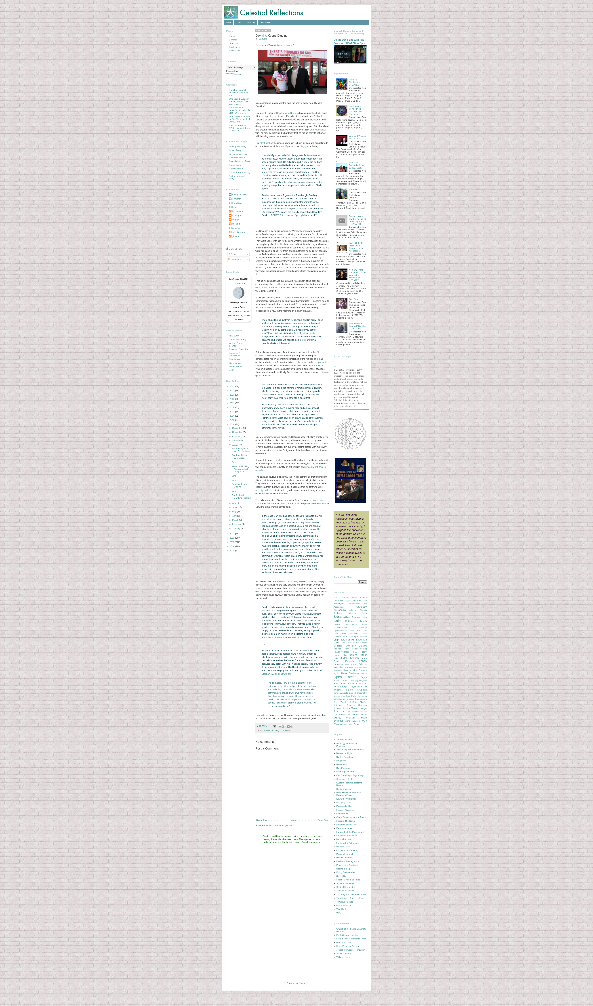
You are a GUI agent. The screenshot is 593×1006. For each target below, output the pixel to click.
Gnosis (363, 643)
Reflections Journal (284, 45)
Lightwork (338, 664)
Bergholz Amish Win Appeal (239, 456)
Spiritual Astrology (345, 883)
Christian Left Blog (345, 779)
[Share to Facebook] (288, 726)
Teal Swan (234, 335)
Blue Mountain (343, 768)
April (234, 516)
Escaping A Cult (343, 802)
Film (343, 643)
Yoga (356, 724)
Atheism (267, 730)
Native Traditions (350, 673)
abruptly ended (262, 490)
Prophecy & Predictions (234, 354)
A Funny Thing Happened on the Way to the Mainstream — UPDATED (357, 275)
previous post (283, 581)
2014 (232, 424)
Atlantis (363, 610)
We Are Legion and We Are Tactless (241, 449)
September (238, 440)
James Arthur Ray (237, 339)
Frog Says (237, 203)
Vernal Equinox (352, 721)
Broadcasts (342, 617)
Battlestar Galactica (238, 349)
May (234, 511)
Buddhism (356, 617)
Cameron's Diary (237, 157)
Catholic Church (356, 621)
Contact (239, 22)
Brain (364, 613)
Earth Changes (350, 636)
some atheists (317, 129)
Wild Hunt (341, 909)
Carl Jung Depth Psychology (350, 775)
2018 (232, 407)
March (235, 520)
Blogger (302, 983)
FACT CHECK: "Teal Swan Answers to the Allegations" (356, 247)
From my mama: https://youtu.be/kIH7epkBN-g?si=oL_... (239, 110)
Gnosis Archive (343, 942)
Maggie (235, 219)
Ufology (337, 717)
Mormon (349, 667)
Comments (235, 259)
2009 (232, 550)
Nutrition (364, 673)
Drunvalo (337, 637)
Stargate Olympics (357, 705)
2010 (232, 546)
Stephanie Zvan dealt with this (277, 673)
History (363, 652)
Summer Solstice (342, 708)
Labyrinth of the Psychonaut (350, 832)
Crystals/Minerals (340, 631)
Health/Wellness (341, 652)
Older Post (323, 820)
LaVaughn (276, 730)
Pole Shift (339, 683)
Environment (347, 639)
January (236, 528)
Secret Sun (341, 876)
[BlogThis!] (282, 726)
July (234, 503)
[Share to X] (285, 726)
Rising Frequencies (345, 872)
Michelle (236, 224)
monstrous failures (299, 257)
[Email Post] (274, 726)
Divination (354, 633)
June (235, 507)
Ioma (234, 207)
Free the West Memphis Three (351, 938)
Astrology (361, 606)
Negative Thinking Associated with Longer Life (240, 469)
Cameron (236, 198)
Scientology (339, 699)
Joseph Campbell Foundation (350, 950)
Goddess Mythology (345, 646)
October (236, 436)
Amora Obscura (344, 739)
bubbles (236, 228)
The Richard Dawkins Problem (241, 496)
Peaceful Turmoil (344, 854)
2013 (232, 533)
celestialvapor (239, 232)
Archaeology (359, 600)
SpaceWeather (343, 953)
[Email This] (279, 726)
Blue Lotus (341, 764)
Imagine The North (345, 821)
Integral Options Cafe (346, 824)
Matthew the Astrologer (347, 843)
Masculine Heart (344, 839)
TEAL (343, 711)
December (237, 428)
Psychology (340, 686)
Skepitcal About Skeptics (348, 879)
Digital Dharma (343, 789)
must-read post (276, 591)
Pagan (363, 677)
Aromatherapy (354, 604)
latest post (264, 143)
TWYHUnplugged (344, 902)
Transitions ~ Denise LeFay (349, 898)
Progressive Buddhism (347, 865)
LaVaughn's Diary (237, 146)
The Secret (234, 359)
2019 (232, 403)
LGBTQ (363, 661)
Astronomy (340, 610)
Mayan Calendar (359, 664)
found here (318, 500)
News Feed (234, 50)
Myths (336, 673)
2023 (232, 386)
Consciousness (340, 627)
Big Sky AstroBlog (344, 757)
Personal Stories (341, 681)
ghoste (235, 236)
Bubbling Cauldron (345, 771)
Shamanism (361, 699)
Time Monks (235, 363)
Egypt (336, 639)
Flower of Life (353, 643)
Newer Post (261, 820)
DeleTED (343, 633)
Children (337, 625)
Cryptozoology (361, 627)
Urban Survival (343, 905)
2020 (232, 399)
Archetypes (339, 603)
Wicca (336, 724)
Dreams (364, 633)
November (237, 432)
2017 (232, 411)
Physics (363, 680)
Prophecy (352, 683)
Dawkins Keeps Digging (239, 485)
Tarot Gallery (265, 22)
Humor (337, 655)
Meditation (338, 667)
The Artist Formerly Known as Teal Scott (357, 165)
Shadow (350, 699)
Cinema (364, 625)
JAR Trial (251, 22)
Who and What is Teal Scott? (357, 137)
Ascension (339, 607)
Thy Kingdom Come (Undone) (351, 894)
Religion (348, 689)
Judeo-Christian (350, 658)
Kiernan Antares (344, 828)
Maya (347, 664)
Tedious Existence (345, 890)
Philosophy (354, 681)
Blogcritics (341, 760)
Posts (233, 254)
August (236, 445)
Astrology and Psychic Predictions (347, 744)
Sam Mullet (351, 696)
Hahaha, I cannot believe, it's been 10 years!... (238, 92)
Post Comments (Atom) (280, 825)
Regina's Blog (343, 868)
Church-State (350, 624)
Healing (363, 649)
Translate (237, 74)
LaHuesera (237, 211)
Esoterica (361, 639)
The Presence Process (357, 711)
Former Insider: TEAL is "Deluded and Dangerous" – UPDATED (357, 220)
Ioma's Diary (235, 150)
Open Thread (345, 677)
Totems (363, 715)
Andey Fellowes (240, 194)
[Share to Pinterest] (291, 726)
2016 (232, 416)
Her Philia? (354, 189)
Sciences (286, 730)
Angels (347, 601)
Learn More (239, 319)
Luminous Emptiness (346, 835)
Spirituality (339, 705)
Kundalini (349, 661)
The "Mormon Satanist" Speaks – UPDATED (357, 326)
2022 (232, 390)
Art (365, 603)
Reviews (358, 690)
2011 (232, 542)
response (319, 362)
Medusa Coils (343, 846)
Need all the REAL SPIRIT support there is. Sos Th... (239, 128)
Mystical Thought (358, 670)
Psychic (363, 683)
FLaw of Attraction (345, 810)
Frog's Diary (235, 165)
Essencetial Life (344, 806)
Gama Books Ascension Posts (351, 817)
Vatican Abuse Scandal (236, 344)
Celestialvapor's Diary (239, 161)
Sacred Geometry (358, 693)
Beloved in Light (344, 753)
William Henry (346, 724)
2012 (232, 538)
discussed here (288, 113)
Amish (354, 597)
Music (345, 670)
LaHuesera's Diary (238, 154)
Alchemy (345, 597)
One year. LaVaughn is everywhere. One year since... (239, 101)
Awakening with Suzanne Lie (350, 749)
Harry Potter (351, 649)
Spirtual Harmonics (345, 887)
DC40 (358, 631)
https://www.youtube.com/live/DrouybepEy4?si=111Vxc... (239, 119)
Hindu (355, 652)
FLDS (336, 642)
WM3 (231, 370)
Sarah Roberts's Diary (239, 172)
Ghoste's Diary (236, 168)
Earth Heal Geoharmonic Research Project (348, 793)
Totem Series (235, 366)
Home (228, 22)
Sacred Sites (339, 696)
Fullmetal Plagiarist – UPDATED (354, 82)
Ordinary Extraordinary (347, 850)
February (237, 524)
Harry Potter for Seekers (348, 946)
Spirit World (340, 702)
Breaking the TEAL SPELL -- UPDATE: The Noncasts (356, 110)
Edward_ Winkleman (346, 799)
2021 (232, 395)
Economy (363, 637)
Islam (345, 655)
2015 (232, 420)
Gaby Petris (342, 813)
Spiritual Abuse (357, 702)
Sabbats (344, 693)
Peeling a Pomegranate (347, 861)
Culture (351, 631)
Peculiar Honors (344, 857)
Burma (364, 617)
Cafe (234, 462)
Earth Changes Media (347, 935)
